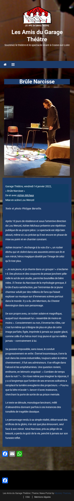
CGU (28, 497)
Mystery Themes (63, 493)
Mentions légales (42, 497)
